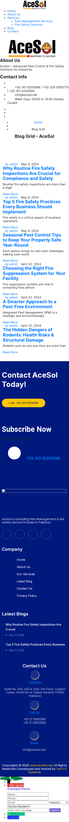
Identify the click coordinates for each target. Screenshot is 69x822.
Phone (14, 817)
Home (11, 11)
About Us (13, 14)
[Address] (35, 675)
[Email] (34, 736)
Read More (10, 194)
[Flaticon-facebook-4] (7, 534)
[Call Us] (34, 705)
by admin (11, 164)
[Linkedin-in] (33, 534)
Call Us (34, 712)
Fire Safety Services (29, 24)
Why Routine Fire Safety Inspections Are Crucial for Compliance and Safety (32, 173)
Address (35, 682)
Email (34, 743)
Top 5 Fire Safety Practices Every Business (35, 644)
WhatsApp (17, 814)
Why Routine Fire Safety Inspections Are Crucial (33, 627)
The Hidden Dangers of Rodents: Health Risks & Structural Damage (28, 335)
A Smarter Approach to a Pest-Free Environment (29, 304)
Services (13, 18)
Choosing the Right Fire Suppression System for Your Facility (34, 273)
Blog (10, 28)
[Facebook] (8, 109)
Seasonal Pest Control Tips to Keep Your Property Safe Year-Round (32, 240)
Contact (13, 31)
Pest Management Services (33, 21)
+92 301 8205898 (43, 458)
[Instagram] (8, 116)
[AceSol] (34, 4)
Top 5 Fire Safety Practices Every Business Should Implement (32, 207)
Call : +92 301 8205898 (23, 403)
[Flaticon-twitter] (20, 534)
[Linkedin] (8, 112)
